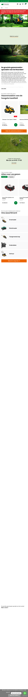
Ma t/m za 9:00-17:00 (14, 160)
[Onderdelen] (4, 245)
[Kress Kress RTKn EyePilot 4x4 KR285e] (9, 187)
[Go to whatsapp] (25, 693)
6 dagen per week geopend (14, 158)
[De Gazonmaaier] (5, 4)
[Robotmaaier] (4, 228)
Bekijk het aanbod (14, 36)
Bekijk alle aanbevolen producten (13, 130)
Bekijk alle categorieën (13, 260)
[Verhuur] (4, 254)
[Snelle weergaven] (15, 124)
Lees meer (14, 162)
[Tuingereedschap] (4, 237)
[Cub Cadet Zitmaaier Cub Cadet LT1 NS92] (9, 109)
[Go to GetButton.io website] (25, 695)
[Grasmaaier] (4, 220)
